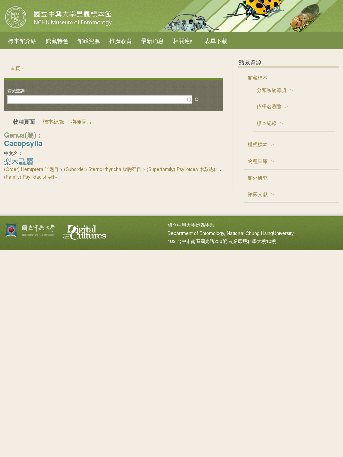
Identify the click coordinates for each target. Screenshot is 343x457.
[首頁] (59, 28)
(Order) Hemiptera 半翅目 (31, 169)
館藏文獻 (258, 193)
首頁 (15, 68)
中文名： (13, 153)
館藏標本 (258, 77)
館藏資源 (88, 40)
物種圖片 (81, 121)
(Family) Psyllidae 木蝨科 (30, 176)
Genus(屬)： (23, 134)
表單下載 (216, 40)
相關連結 (184, 40)
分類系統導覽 (272, 89)
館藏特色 (57, 40)
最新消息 (152, 40)
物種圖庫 (258, 160)
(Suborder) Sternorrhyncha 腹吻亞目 (102, 169)
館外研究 (258, 177)
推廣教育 (120, 40)
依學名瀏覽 (269, 106)
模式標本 (258, 144)
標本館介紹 (22, 40)
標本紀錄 (53, 121)
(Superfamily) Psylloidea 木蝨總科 (182, 169)
